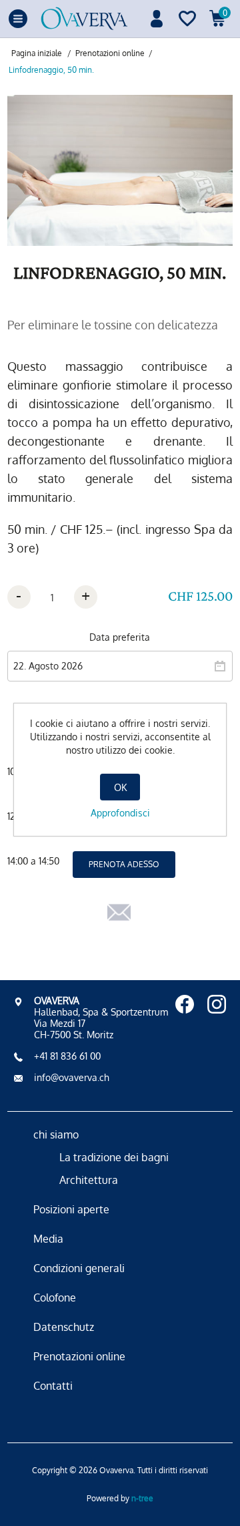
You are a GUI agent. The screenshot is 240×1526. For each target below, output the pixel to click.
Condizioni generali (79, 1268)
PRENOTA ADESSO (124, 864)
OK (120, 787)
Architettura (88, 1180)
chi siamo (56, 1134)
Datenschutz (63, 1327)
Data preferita (119, 637)
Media (48, 1238)
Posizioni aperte (71, 1209)
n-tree (142, 1498)
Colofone (54, 1297)
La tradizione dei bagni (114, 1157)
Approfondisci (120, 812)
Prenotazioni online (79, 1356)
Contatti (53, 1385)
